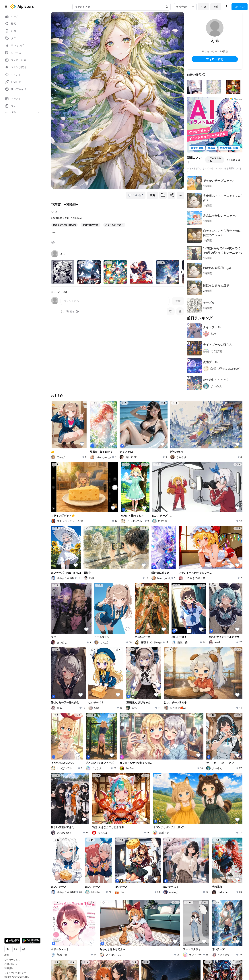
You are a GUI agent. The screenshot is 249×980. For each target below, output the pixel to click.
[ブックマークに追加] (163, 195)
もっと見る (231, 159)
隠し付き (70, 311)
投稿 (215, 6)
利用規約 (8, 968)
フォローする (214, 59)
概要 (6, 955)
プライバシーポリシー (15, 972)
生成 (203, 6)
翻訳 (53, 242)
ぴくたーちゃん (12, 959)
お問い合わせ (10, 964)
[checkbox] (62, 311)
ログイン (239, 6)
